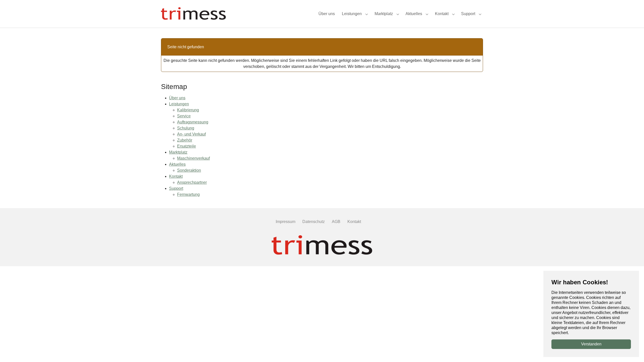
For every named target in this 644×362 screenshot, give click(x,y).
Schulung (185, 128)
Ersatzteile (186, 146)
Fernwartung (188, 194)
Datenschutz (313, 221)
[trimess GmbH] (322, 245)
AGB (336, 221)
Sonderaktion (189, 170)
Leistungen (179, 104)
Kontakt (176, 176)
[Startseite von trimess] (193, 14)
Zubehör (184, 140)
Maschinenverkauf (193, 158)
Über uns (177, 98)
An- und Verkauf (191, 134)
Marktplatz (178, 152)
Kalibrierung (188, 110)
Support (176, 188)
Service (184, 116)
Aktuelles (177, 164)
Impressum (285, 221)
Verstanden (591, 344)
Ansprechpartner (192, 182)
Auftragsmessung (192, 122)
